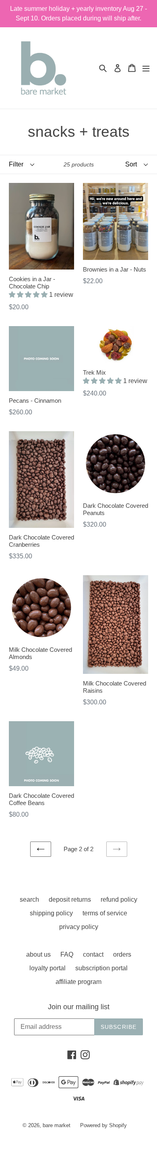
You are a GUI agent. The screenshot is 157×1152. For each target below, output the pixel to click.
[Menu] (146, 68)
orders (122, 954)
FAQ (66, 954)
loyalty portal (47, 968)
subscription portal (101, 968)
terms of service (105, 913)
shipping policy (51, 913)
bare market (56, 1125)
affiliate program (78, 981)
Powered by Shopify (103, 1125)
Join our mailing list (78, 1007)
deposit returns (70, 899)
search (29, 899)
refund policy (119, 899)
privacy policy (78, 926)
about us (38, 954)
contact (93, 954)
